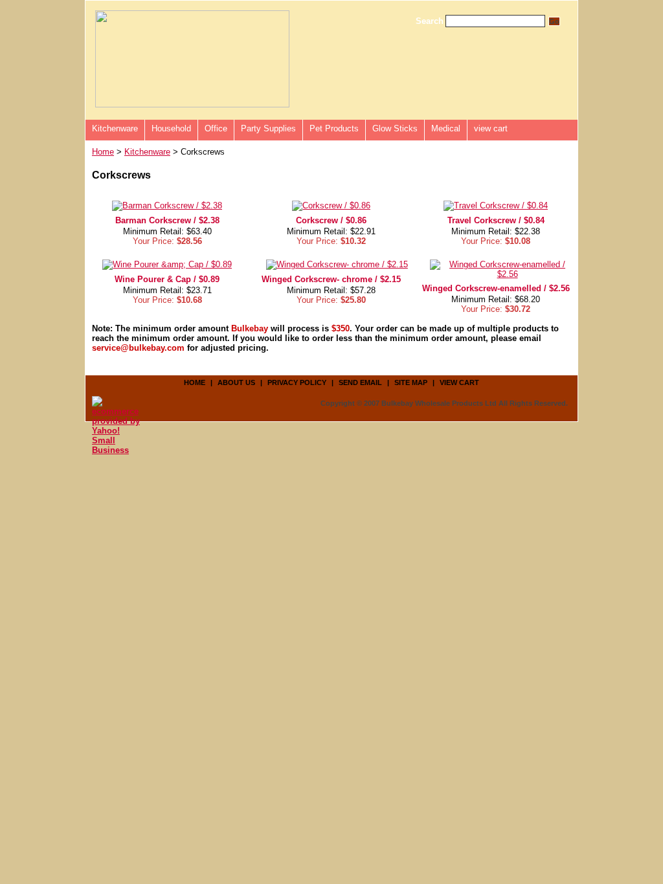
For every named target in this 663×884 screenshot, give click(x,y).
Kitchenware (115, 128)
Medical (445, 128)
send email (360, 382)
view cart (491, 128)
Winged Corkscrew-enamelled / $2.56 (496, 288)
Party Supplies (268, 128)
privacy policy (296, 382)
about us (236, 382)
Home (103, 152)
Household (171, 128)
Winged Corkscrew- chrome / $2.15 (331, 279)
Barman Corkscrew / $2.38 (167, 220)
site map (410, 382)
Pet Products (334, 128)
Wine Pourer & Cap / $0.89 (167, 279)
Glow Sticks (395, 128)
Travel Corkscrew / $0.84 (496, 220)
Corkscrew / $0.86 (331, 220)
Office (216, 128)
